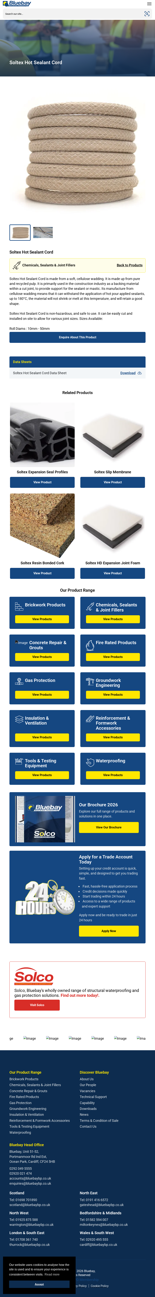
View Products (42, 619)
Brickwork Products (23, 1079)
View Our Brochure (109, 827)
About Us (87, 1079)
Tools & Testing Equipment (29, 1126)
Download (128, 373)
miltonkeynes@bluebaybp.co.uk (104, 1225)
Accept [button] (39, 1284)
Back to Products (130, 265)
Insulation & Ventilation (26, 1115)
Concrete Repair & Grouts (28, 1091)
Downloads (88, 1109)
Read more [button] (52, 1274)
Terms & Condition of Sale (99, 1121)
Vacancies (87, 1091)
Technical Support (93, 1097)
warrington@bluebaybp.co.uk (31, 1225)
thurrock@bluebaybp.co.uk (29, 1245)
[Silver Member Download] (77, 1279)
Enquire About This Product (77, 337)
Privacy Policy (77, 1286)
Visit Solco (37, 1005)
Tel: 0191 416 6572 (94, 1200)
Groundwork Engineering (27, 1109)
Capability (87, 1103)
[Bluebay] (17, 4)
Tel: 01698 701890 (23, 1200)
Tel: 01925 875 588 (23, 1220)
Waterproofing (20, 1132)
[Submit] (147, 13)
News (84, 1115)
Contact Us (88, 1126)
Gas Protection (20, 1103)
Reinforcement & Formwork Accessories (39, 1121)
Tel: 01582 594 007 (94, 1220)
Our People (88, 1085)
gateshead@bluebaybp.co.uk (102, 1205)
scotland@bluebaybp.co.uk (29, 1205)
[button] (20, 232)
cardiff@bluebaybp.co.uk (98, 1245)
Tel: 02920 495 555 (94, 1239)
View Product (42, 482)
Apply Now (109, 931)
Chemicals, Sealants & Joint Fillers (35, 1085)
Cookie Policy (100, 1286)
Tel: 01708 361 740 (23, 1239)
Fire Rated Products (24, 1097)
